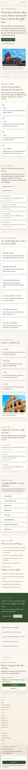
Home (2, 700)
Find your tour (4, 709)
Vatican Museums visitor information (11, 632)
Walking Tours (4, 720)
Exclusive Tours (5, 727)
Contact (3, 740)
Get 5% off (13, 762)
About (2, 702)
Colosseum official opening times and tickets (13, 636)
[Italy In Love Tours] (5, 2)
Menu (24, 2)
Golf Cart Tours (4, 724)
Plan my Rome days (7, 39)
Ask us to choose (6, 190)
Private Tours (4, 722)
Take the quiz (5, 616)
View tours (13, 688)
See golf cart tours (7, 186)
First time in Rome (5, 707)
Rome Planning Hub (5, 704)
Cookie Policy (4, 735)
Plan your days (7, 76)
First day (17, 76)
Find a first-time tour (7, 43)
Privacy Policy (4, 733)
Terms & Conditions (5, 738)
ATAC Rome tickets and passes (10, 641)
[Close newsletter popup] (25, 747)
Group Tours (4, 718)
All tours (3, 715)
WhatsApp (16, 616)
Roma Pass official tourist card (10, 646)
